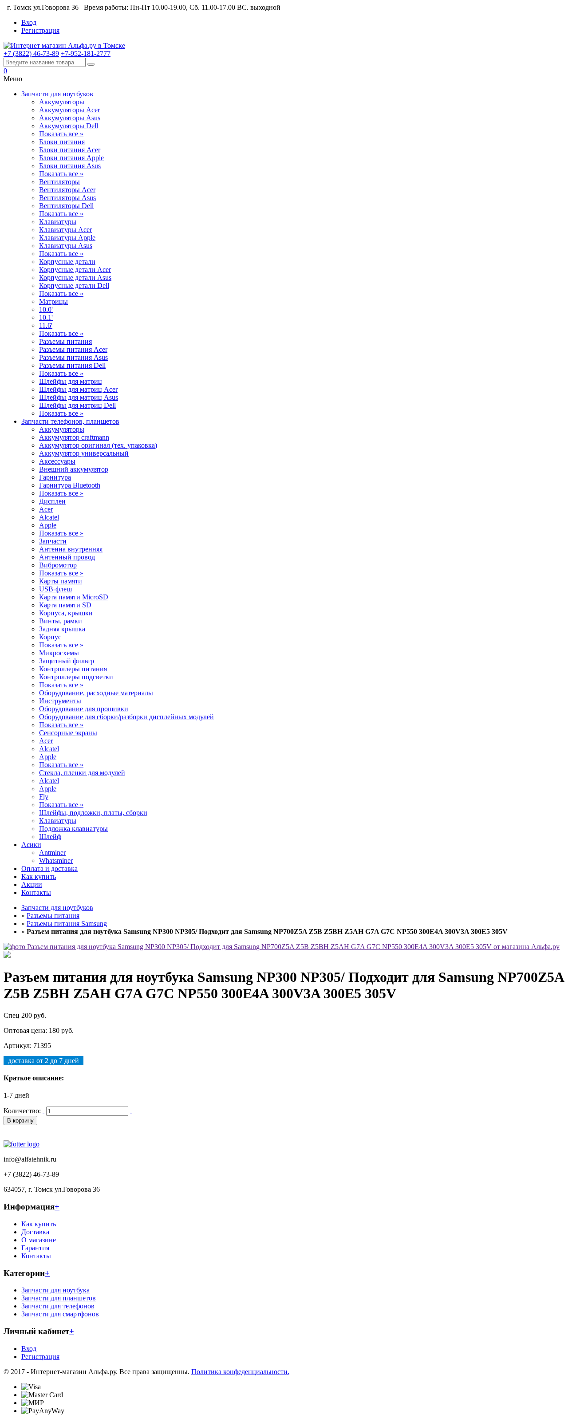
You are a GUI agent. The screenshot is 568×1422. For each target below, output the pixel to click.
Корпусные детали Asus (75, 277)
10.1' (46, 317)
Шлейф (50, 836)
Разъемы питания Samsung (67, 923)
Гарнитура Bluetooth (69, 485)
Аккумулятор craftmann (74, 437)
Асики (31, 844)
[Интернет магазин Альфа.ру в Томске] (64, 45)
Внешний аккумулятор (73, 469)
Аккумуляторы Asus (69, 118)
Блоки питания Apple (71, 158)
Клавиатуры (57, 221)
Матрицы (53, 301)
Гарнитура (55, 477)
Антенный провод (67, 557)
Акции (31, 884)
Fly (43, 796)
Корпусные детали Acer (75, 269)
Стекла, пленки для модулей (82, 772)
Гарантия (35, 1248)
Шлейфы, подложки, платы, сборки (93, 812)
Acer (46, 509)
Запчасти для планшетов (58, 1298)
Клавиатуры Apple (67, 237)
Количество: (22, 1111)
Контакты (36, 892)
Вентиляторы (59, 181)
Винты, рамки (60, 621)
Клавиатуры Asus (65, 245)
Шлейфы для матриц (70, 381)
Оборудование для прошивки (83, 709)
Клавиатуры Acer (65, 229)
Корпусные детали (67, 261)
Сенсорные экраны (68, 733)
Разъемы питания (65, 341)
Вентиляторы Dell (66, 205)
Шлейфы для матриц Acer (78, 389)
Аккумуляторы (61, 102)
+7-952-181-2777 (85, 53)
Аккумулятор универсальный (84, 453)
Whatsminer (56, 860)
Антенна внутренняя (71, 549)
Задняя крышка (62, 629)
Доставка (35, 1232)
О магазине (38, 1240)
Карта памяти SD (65, 605)
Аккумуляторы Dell (68, 126)
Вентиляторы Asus (67, 197)
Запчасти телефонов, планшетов (70, 421)
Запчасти (53, 541)
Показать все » (61, 134)
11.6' (45, 325)
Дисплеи (52, 501)
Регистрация (40, 30)
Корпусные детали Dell (74, 285)
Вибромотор (58, 565)
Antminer (52, 852)
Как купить (38, 876)
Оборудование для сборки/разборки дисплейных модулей (126, 717)
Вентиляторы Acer (67, 189)
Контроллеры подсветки (76, 677)
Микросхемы (59, 653)
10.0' (46, 309)
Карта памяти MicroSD (73, 597)
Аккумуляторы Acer (69, 110)
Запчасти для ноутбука (55, 1290)
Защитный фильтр (66, 661)
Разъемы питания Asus (73, 357)
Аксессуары (57, 461)
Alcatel (49, 517)
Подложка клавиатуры (73, 828)
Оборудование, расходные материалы (96, 693)
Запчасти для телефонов (58, 1306)
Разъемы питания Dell (72, 365)
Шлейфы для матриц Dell (77, 405)
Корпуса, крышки (66, 613)
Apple (47, 525)
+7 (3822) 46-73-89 (31, 53)
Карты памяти (60, 581)
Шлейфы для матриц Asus (78, 397)
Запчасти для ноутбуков (57, 94)
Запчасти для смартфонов (60, 1314)
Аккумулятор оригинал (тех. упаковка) (98, 445)
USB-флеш (55, 589)
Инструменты (60, 701)
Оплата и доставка (49, 868)
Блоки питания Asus (70, 165)
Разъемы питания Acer (73, 349)
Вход (28, 22)
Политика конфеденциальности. (240, 1371)
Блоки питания (62, 142)
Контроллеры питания (73, 669)
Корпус (50, 637)
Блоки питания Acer (69, 150)
